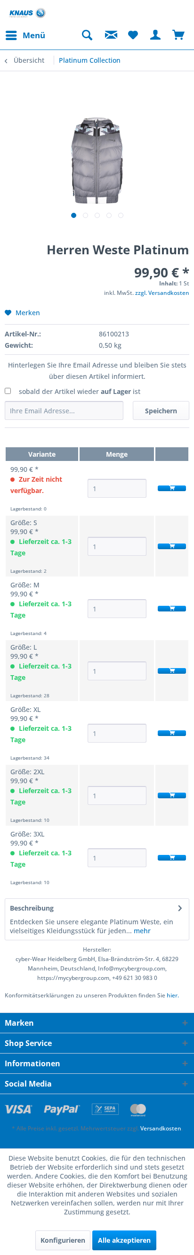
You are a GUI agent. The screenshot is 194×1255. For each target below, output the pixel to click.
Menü (34, 35)
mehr (141, 930)
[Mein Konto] (155, 35)
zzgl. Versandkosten (162, 293)
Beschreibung (32, 908)
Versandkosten (160, 1128)
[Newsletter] (109, 35)
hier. (173, 995)
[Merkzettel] (132, 35)
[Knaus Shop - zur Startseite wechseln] (27, 13)
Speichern (161, 410)
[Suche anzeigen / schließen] (86, 35)
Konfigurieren (62, 1240)
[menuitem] (25, 35)
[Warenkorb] (179, 35)
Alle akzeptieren (124, 1240)
